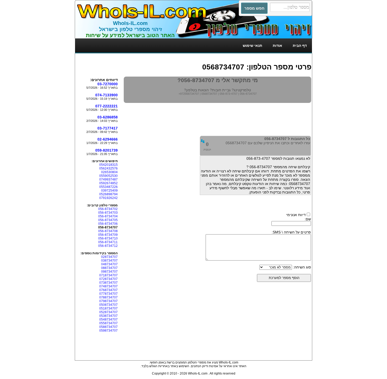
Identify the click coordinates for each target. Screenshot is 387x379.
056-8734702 (108, 209)
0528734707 (108, 312)
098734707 (109, 271)
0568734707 (209, 93)
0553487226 (108, 187)
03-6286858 (107, 117)
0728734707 (108, 279)
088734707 (109, 268)
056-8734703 (108, 213)
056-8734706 (108, 224)
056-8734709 (108, 235)
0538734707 (108, 316)
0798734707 (108, 301)
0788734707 (108, 297)
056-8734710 (108, 238)
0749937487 (108, 179)
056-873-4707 (228, 93)
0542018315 (108, 165)
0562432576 (108, 168)
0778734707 (108, 294)
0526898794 (108, 194)
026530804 (109, 172)
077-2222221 (106, 106)
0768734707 (108, 290)
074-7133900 (106, 95)
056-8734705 (108, 220)
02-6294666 (107, 139)
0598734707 (108, 330)
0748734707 (108, 286)
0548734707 (108, 319)
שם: (308, 219)
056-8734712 (108, 246)
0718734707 (108, 275)
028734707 (109, 257)
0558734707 (108, 323)
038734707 (109, 260)
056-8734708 (108, 231)
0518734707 (108, 308)
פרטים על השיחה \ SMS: (291, 232)
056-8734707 (248, 93)
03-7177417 (107, 128)
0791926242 (108, 198)
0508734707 (108, 305)
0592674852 (108, 183)
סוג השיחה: (302, 267)
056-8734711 (108, 242)
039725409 (109, 190)
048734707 (109, 264)
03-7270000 (107, 84)
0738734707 (108, 283)
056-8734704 (108, 216)
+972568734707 (188, 93)
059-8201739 (106, 150)
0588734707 (108, 327)
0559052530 (108, 176)
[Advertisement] (215, 56)
